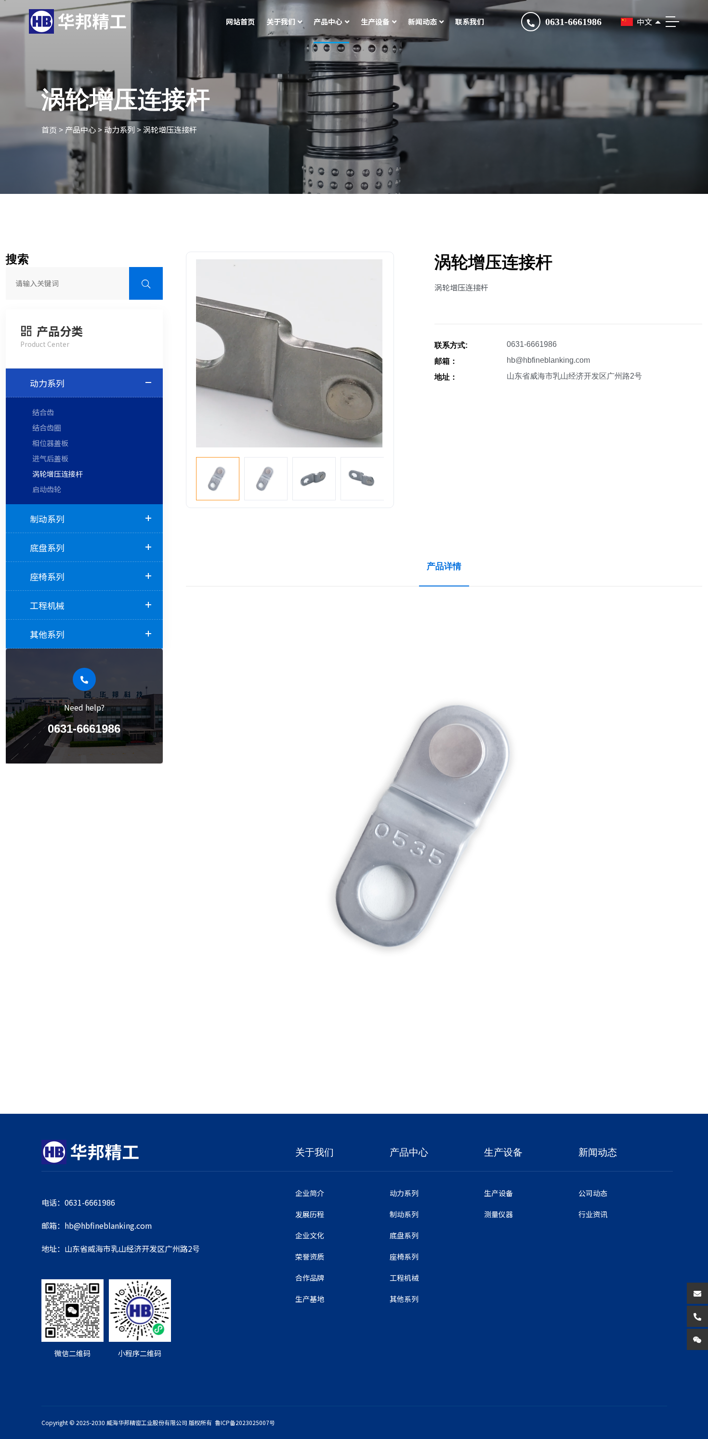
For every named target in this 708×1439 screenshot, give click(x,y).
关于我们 (280, 21)
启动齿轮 (46, 489)
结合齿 (43, 412)
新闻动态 (422, 21)
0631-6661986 (573, 21)
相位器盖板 (50, 443)
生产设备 (375, 21)
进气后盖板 (50, 458)
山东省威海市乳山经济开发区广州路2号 (574, 376)
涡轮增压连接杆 (170, 129)
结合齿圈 (46, 427)
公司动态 (592, 1193)
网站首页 (240, 21)
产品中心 (328, 21)
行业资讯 (592, 1214)
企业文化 (309, 1235)
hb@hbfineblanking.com (548, 360)
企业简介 (309, 1193)
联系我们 (469, 21)
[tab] (444, 566)
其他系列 (47, 634)
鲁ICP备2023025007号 (245, 1422)
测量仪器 (498, 1214)
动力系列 (119, 129)
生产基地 (309, 1299)
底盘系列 (47, 547)
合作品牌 (309, 1278)
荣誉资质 (309, 1256)
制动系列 (47, 518)
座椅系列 (47, 576)
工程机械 (47, 605)
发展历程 (309, 1214)
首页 (49, 129)
